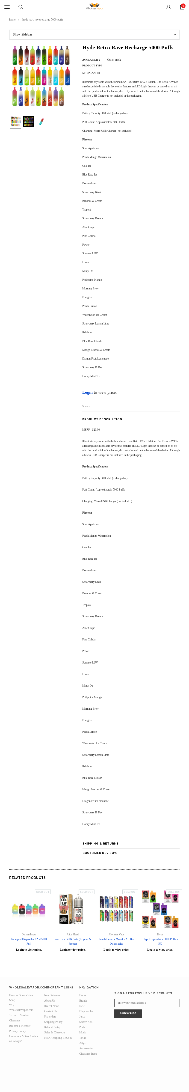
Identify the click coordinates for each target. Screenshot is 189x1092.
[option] (41, 76)
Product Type (92, 65)
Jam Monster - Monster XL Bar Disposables (116, 941)
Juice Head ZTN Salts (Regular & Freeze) (72, 941)
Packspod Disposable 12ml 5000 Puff (29, 941)
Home (12, 19)
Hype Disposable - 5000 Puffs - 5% (160, 941)
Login (87, 392)
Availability (91, 59)
